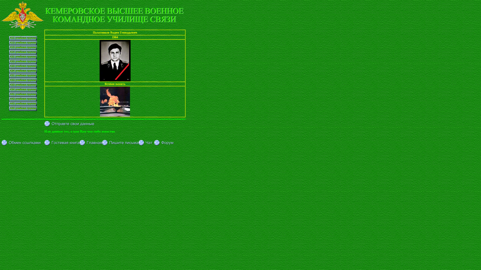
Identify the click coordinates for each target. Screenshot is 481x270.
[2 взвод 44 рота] (23, 100)
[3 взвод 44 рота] (23, 105)
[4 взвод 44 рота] (23, 110)
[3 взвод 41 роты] (23, 49)
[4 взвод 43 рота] (23, 91)
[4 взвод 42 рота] (23, 72)
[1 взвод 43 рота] (23, 77)
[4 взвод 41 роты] (23, 53)
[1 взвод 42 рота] (23, 58)
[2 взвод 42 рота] (23, 63)
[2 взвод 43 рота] (23, 81)
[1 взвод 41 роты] (23, 37)
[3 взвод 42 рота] (23, 67)
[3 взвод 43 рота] (23, 86)
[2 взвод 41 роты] (23, 44)
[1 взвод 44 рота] (23, 96)
